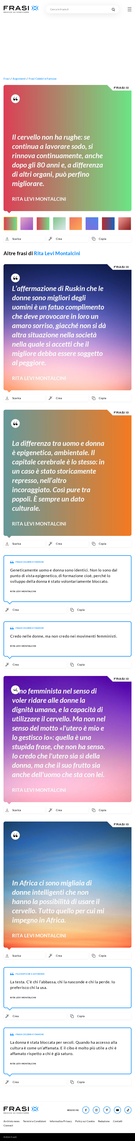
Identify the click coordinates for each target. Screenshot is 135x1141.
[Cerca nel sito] (113, 9)
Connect (8, 1125)
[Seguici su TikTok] (127, 1110)
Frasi (7, 78)
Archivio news (12, 1121)
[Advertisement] (67, 39)
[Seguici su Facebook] (85, 1110)
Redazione (104, 1121)
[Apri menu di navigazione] (129, 9)
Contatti (117, 1121)
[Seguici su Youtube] (117, 1110)
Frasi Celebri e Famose (43, 78)
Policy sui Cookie (84, 1121)
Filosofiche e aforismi (30, 974)
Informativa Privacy (61, 1121)
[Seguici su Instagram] (96, 1110)
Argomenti (19, 78)
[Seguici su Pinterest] (106, 1110)
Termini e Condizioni (34, 1121)
